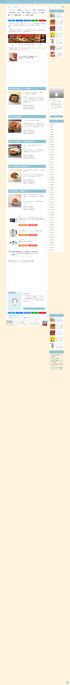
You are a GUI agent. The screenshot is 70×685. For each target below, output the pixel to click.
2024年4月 (52, 194)
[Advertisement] (27, 71)
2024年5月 (52, 192)
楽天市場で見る (33, 245)
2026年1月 (52, 141)
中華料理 (27, 317)
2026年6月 (52, 129)
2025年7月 (52, 157)
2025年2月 (52, 169)
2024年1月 (52, 202)
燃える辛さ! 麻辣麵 (55, 358)
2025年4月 (52, 164)
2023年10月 (52, 209)
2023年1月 (52, 232)
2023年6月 (52, 219)
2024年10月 (52, 179)
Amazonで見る (23, 245)
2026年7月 (52, 126)
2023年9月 (52, 212)
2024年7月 (52, 187)
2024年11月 (52, 177)
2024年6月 (52, 189)
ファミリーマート (21, 7)
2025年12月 (52, 144)
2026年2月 (52, 139)
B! (27, 20)
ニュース (30, 1)
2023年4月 (52, 224)
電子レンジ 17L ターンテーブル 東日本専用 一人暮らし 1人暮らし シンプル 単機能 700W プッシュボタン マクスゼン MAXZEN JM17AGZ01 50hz (31, 219)
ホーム (10, 7)
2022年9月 (52, 242)
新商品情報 (35, 1)
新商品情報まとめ (42, 1)
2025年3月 (52, 167)
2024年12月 (52, 174)
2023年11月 (52, 207)
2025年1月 (52, 172)
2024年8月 (52, 184)
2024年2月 (52, 199)
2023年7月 (52, 217)
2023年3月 (52, 227)
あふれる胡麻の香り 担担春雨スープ (57, 365)
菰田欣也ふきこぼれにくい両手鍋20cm (25, 241)
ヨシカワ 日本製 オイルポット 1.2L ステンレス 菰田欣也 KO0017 (30, 230)
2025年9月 (52, 152)
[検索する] (62, 7)
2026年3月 (52, 136)
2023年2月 (52, 229)
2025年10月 (52, 149)
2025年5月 (52, 162)
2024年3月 (52, 197)
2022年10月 (52, 239)
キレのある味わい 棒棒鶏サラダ (57, 368)
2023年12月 (52, 204)
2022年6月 (52, 250)
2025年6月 (52, 159)
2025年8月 (52, 154)
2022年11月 (52, 237)
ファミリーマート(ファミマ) (17, 317)
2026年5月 (52, 131)
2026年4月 (52, 134)
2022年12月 (52, 234)
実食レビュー (49, 1)
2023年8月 (52, 214)
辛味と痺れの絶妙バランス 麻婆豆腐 (57, 355)
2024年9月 (52, 182)
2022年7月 (52, 247)
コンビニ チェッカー (13, 2)
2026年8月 (52, 124)
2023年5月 (52, 222)
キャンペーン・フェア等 (58, 1)
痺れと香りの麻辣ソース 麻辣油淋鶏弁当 (57, 361)
